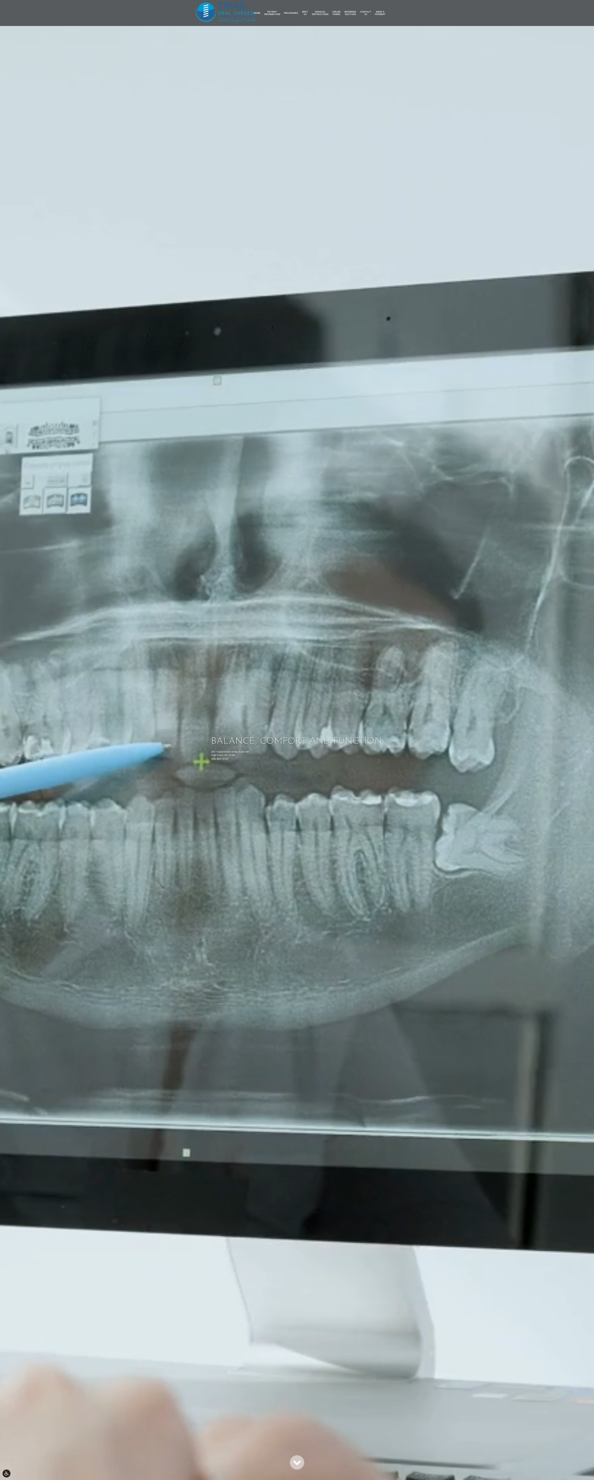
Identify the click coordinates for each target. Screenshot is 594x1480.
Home (257, 13)
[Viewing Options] (6, 1473)
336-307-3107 (219, 759)
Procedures (291, 13)
